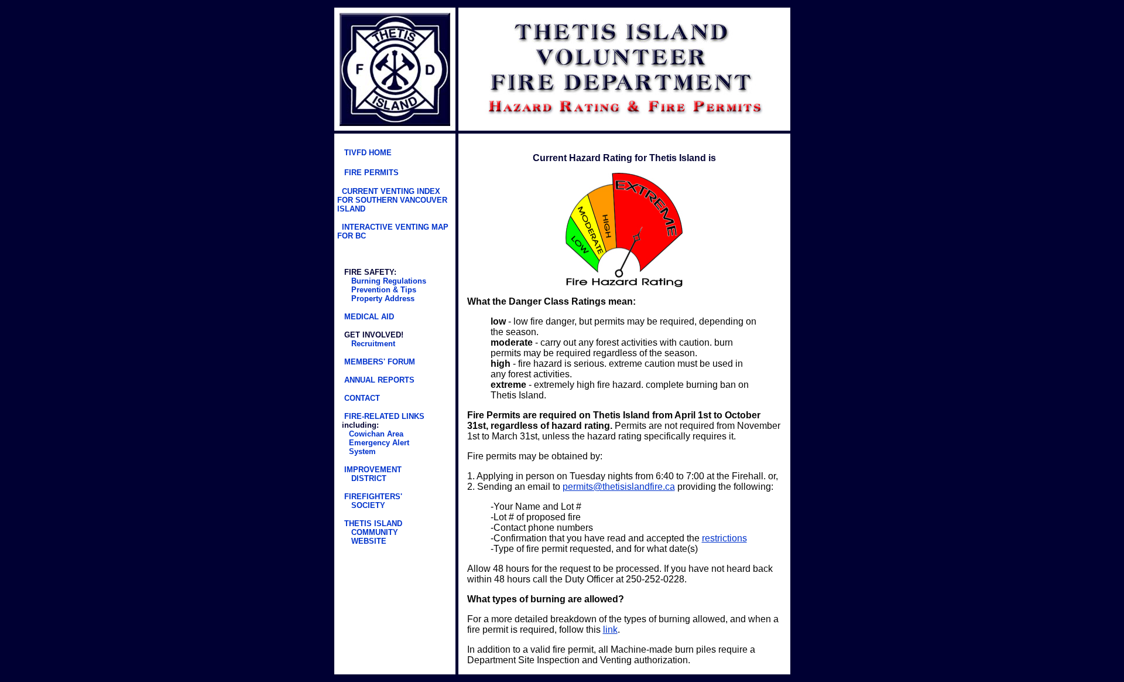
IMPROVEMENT (372, 469)
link (610, 630)
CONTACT (361, 398)
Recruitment (373, 343)
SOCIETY (368, 505)
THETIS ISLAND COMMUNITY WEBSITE (369, 532)
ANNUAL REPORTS (379, 380)
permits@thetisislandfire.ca (619, 487)
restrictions (724, 538)
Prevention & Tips (382, 289)
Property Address (381, 298)
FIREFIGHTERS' (372, 496)
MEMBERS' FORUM (379, 361)
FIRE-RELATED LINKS (383, 416)
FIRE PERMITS (371, 172)
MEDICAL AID (368, 316)
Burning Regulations (387, 281)
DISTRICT (368, 478)
